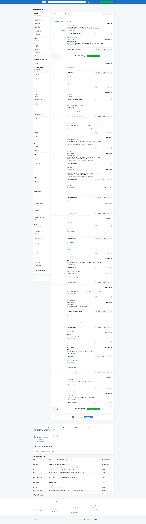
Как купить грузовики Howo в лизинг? (41, 444)
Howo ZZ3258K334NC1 (72, 37)
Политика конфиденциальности (58, 505)
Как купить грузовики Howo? (39, 426)
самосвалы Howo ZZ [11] (41, 432)
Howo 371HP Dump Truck (72, 360)
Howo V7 (69, 61)
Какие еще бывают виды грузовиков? (41, 437)
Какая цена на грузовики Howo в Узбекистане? (43, 433)
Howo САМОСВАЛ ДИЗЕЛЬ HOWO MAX (76, 90)
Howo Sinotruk (70, 331)
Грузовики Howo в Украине (38, 495)
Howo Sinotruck (70, 217)
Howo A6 (69, 76)
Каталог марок (54, 511)
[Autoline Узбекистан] (37, 2)
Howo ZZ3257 (36, 464)
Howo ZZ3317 (36, 467)
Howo (68, 135)
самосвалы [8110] (40, 439)
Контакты (34, 507)
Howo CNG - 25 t (70, 120)
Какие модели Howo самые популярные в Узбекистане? (44, 429)
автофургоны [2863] (40, 441)
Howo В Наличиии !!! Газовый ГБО (75, 105)
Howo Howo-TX (70, 167)
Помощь (34, 505)
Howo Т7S (69, 21)
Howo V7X (69, 185)
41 (81, 417)
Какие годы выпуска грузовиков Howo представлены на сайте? (46, 435)
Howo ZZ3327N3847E (72, 242)
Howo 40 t (69, 151)
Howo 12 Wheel (70, 391)
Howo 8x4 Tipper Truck (72, 376)
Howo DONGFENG (71, 300)
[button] (109, 34)
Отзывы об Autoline (55, 509)
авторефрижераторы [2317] (42, 442)
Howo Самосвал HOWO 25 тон (73, 271)
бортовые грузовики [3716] (42, 440)
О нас (34, 503)
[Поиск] (49, 2)
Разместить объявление (93, 409)
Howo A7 (35, 459)
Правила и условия (55, 503)
